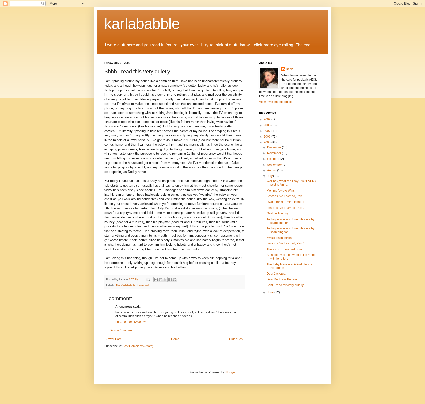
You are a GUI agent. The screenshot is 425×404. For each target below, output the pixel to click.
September (275, 164)
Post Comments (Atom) (137, 346)
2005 (267, 142)
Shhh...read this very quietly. (285, 285)
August (272, 170)
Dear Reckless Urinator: (283, 279)
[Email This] (155, 279)
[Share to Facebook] (169, 279)
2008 (267, 125)
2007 (267, 131)
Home (175, 339)
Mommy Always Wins (281, 190)
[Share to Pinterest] (174, 279)
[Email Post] (148, 279)
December (274, 147)
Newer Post (113, 339)
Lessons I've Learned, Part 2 (285, 207)
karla (289, 69)
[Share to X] (165, 279)
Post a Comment (121, 330)
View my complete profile (276, 102)
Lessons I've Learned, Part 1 (285, 243)
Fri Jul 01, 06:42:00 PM (130, 322)
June (270, 292)
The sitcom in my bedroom (284, 249)
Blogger (230, 372)
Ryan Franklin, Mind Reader (285, 202)
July (270, 176)
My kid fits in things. (279, 237)
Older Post (236, 339)
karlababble (142, 23)
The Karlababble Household (132, 285)
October (272, 159)
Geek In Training (278, 213)
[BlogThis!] (160, 279)
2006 (267, 136)
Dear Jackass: (276, 273)
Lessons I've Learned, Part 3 (285, 196)
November (274, 153)
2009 (267, 119)
